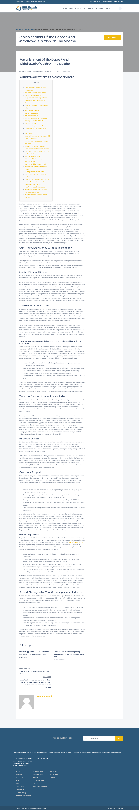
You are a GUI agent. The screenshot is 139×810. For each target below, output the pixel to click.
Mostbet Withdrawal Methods (35, 93)
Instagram (54, 775)
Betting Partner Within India (34, 172)
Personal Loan (38, 775)
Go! (119, 738)
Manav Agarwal (38, 68)
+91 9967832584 (107, 2)
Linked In (53, 778)
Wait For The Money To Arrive (35, 146)
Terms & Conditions (23, 796)
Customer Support (31, 113)
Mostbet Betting (30, 123)
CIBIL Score (99, 8)
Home (65, 8)
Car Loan (36, 784)
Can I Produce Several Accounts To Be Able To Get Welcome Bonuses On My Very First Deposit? (37, 181)
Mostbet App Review (32, 116)
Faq (17, 784)
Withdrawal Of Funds (32, 110)
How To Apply (112, 37)
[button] (120, 8)
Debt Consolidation (40, 787)
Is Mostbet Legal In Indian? (34, 126)
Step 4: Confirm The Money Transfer (37, 149)
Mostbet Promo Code (32, 156)
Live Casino (29, 133)
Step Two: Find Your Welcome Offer (37, 151)
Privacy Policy (21, 793)
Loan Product (88, 8)
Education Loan (38, 781)
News (18, 781)
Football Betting (30, 154)
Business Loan (38, 772)
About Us (19, 778)
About (71, 8)
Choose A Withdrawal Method (35, 164)
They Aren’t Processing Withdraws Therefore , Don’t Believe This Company (37, 100)
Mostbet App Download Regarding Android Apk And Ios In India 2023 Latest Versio (69, 654)
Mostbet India (26, 657)
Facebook (54, 772)
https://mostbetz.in (76, 542)
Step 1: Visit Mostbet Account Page (37, 187)
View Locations (95, 2)
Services (78, 8)
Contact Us (109, 8)
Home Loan (37, 778)
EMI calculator (118, 2)
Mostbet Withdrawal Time (34, 95)
